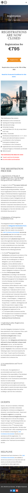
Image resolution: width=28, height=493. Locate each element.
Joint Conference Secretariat (11, 232)
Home (9, 20)
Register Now (14, 59)
